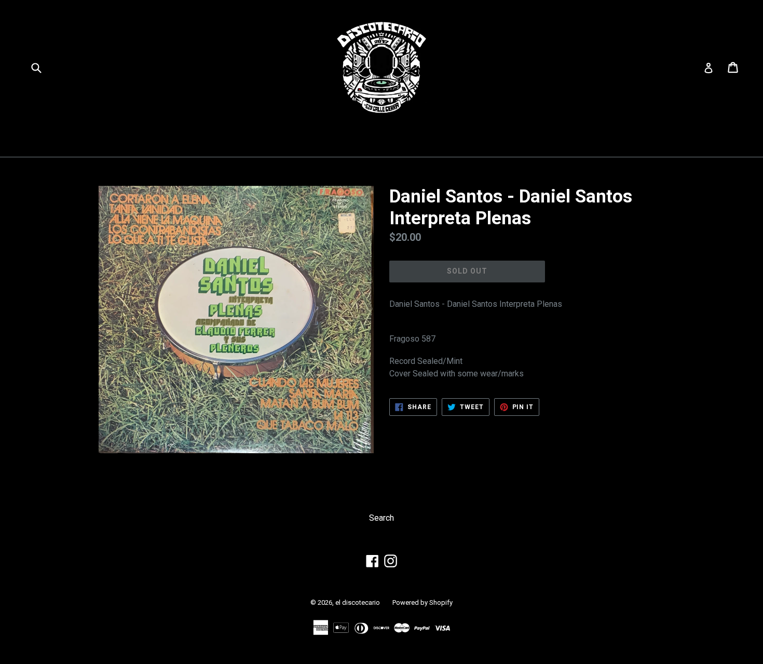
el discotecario (357, 602)
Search (381, 518)
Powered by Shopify (422, 602)
